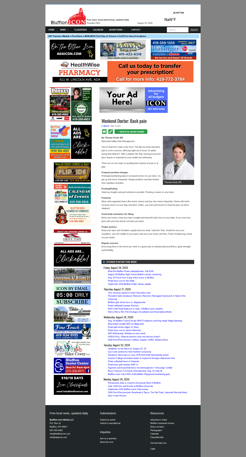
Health (106, 126)
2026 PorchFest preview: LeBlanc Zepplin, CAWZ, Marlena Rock (138, 340)
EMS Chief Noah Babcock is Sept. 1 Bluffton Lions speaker (135, 308)
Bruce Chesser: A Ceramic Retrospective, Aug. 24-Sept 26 (135, 371)
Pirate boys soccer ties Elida (121, 281)
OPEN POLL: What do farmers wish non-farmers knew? (134, 336)
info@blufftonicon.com (60, 433)
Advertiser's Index (158, 420)
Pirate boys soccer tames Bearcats (124, 330)
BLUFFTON (178, 17)
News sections (157, 426)
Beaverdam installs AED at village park (126, 324)
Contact (136, 30)
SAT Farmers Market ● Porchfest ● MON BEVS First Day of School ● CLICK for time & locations (97, 36)
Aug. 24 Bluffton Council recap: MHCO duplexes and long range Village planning (145, 320)
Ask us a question (108, 438)
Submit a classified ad (110, 423)
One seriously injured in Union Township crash (129, 293)
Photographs (156, 430)
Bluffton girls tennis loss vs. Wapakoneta (126, 302)
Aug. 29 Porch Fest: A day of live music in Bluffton (131, 277)
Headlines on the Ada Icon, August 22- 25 (127, 348)
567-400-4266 (56, 430)
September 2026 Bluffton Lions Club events (128, 389)
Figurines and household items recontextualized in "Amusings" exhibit (140, 367)
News (63, 30)
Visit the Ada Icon (158, 443)
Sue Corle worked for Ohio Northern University (129, 352)
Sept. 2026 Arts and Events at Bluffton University (130, 386)
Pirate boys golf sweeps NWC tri (123, 364)
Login (152, 448)
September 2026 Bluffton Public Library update (129, 284)
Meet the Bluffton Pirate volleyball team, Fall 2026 (130, 271)
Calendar (98, 30)
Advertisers (116, 30)
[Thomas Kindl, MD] (178, 158)
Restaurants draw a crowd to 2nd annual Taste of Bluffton (134, 383)
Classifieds (80, 30)
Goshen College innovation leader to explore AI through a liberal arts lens (141, 358)
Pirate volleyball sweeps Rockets (123, 305)
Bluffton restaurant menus (162, 423)
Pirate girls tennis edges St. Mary (123, 327)
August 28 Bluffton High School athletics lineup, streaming (134, 274)
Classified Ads (157, 437)
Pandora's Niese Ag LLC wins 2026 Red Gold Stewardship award (138, 355)
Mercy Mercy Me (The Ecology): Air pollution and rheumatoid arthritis (140, 312)
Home (51, 30)
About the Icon (106, 442)
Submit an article (107, 420)
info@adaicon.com (58, 437)
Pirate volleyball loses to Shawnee (124, 361)
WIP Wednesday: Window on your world (126, 333)
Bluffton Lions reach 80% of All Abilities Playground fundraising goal (139, 374)
